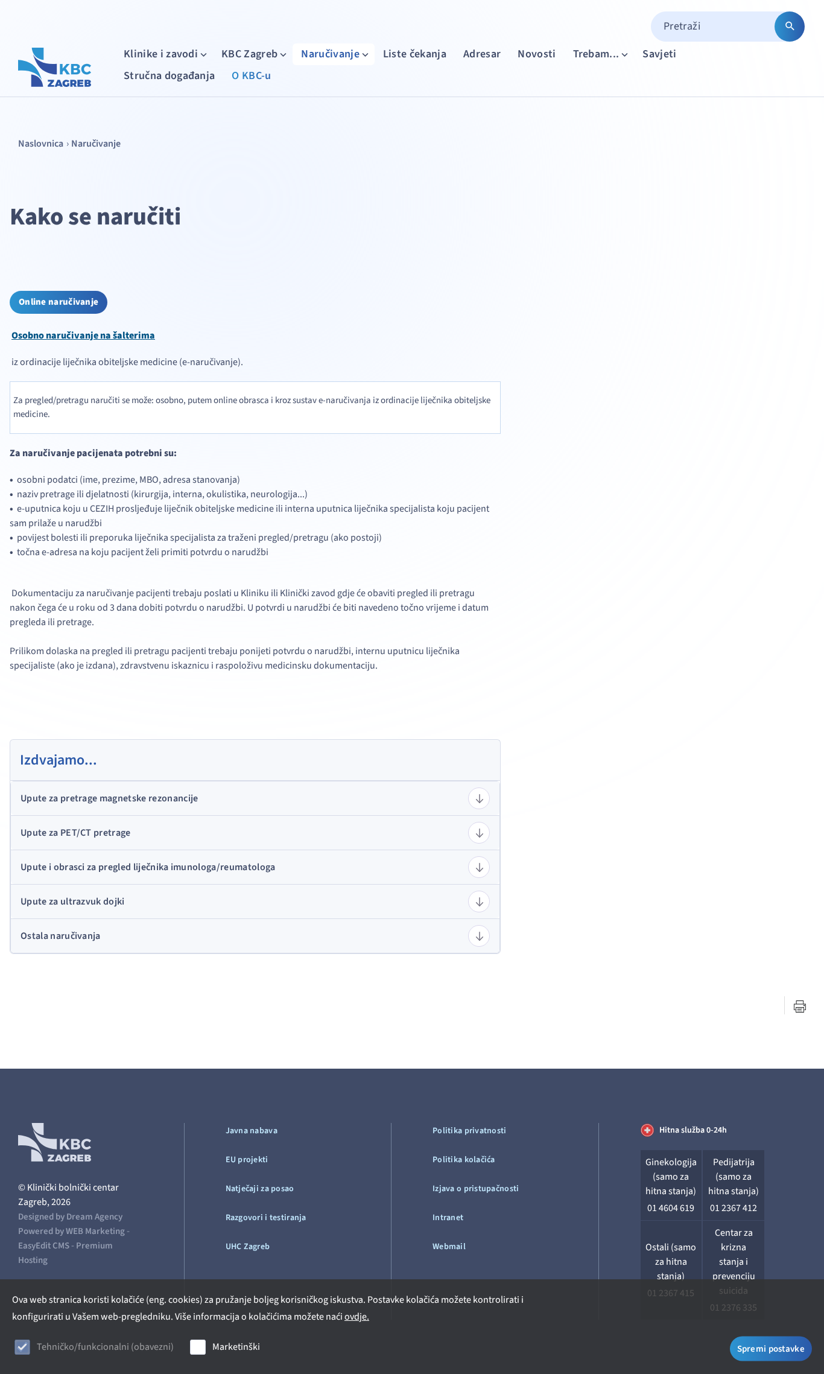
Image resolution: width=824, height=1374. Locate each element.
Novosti (537, 54)
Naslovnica (40, 143)
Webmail (449, 1247)
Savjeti (659, 54)
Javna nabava (251, 1131)
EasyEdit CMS (43, 1245)
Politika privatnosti (470, 1131)
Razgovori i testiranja (266, 1218)
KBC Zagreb (249, 54)
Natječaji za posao (260, 1189)
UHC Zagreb (248, 1247)
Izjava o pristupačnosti (476, 1189)
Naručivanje (330, 54)
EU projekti (247, 1160)
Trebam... (596, 54)
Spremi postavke (771, 1348)
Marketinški (236, 1346)
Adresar (482, 54)
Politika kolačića (464, 1160)
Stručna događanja (169, 75)
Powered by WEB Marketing (71, 1231)
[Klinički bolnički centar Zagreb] (54, 67)
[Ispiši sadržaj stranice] (800, 1006)
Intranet (448, 1218)
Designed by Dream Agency (70, 1216)
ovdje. (356, 1316)
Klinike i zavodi (161, 54)
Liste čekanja (414, 54)
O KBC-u (251, 75)
